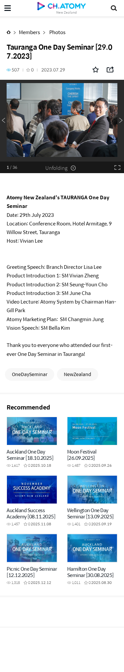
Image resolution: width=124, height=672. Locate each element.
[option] (62, 120)
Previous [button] (3, 120)
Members (29, 32)
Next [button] (120, 120)
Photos (56, 32)
